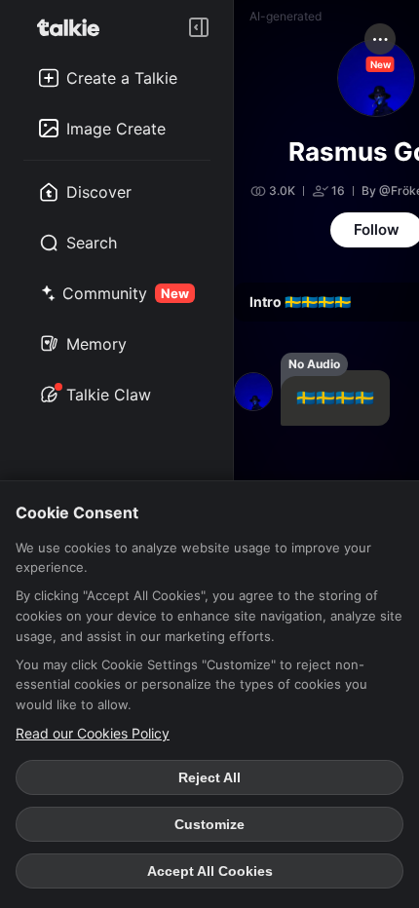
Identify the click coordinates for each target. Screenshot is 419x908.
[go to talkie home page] (74, 27)
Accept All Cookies (210, 871)
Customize (209, 824)
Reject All (209, 777)
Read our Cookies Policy (93, 733)
